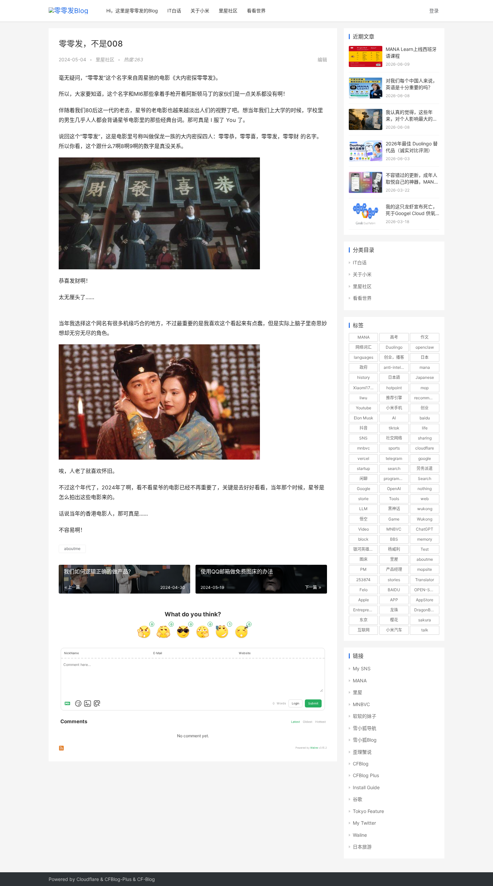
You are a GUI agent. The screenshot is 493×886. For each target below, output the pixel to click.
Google (363, 488)
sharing (425, 437)
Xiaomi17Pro (365, 387)
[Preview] (97, 703)
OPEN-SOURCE (426, 589)
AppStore (424, 599)
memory (424, 539)
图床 (364, 559)
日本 (425, 357)
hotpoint (394, 387)
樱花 (394, 619)
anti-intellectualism (396, 367)
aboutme (72, 548)
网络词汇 (363, 347)
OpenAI (394, 488)
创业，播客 (394, 357)
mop (425, 387)
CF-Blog (146, 879)
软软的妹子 (364, 716)
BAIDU (394, 589)
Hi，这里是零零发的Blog (132, 10)
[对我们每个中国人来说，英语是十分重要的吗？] (365, 80)
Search (424, 478)
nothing (425, 488)
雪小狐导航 (364, 728)
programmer (395, 478)
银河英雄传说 (365, 549)
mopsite (424, 569)
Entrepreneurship (365, 609)
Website (245, 653)
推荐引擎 (394, 397)
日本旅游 (362, 846)
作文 (425, 337)
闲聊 (364, 478)
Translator (424, 579)
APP (394, 599)
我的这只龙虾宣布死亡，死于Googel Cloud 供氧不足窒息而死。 (411, 213)
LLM (363, 508)
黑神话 (394, 508)
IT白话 (174, 10)
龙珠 (394, 609)
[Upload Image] (88, 703)
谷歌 (357, 799)
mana (425, 367)
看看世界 (256, 10)
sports (394, 448)
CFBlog (361, 763)
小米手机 (394, 407)
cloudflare (424, 448)
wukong (424, 508)
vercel (363, 458)
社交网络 (394, 437)
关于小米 (199, 10)
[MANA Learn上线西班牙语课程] (365, 49)
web (425, 498)
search (394, 468)
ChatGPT (424, 529)
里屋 (394, 559)
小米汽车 (394, 629)
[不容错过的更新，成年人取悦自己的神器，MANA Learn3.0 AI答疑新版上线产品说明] (365, 175)
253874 (363, 579)
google (424, 458)
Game (393, 519)
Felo (364, 589)
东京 (364, 619)
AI (394, 417)
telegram (394, 458)
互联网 (364, 629)
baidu (425, 417)
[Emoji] (78, 703)
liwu (363, 397)
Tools (394, 498)
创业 (425, 407)
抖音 (364, 427)
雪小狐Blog (365, 740)
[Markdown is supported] (69, 703)
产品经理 (394, 569)
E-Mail (157, 653)
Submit (313, 703)
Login (295, 703)
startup (363, 468)
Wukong (424, 519)
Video (363, 529)
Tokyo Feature (368, 811)
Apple (363, 599)
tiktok (394, 427)
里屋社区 (228, 10)
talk (424, 629)
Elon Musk (363, 417)
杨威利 (394, 549)
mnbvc (363, 448)
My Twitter (364, 823)
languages (363, 357)
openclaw (425, 347)
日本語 (394, 377)
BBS (394, 539)
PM (363, 569)
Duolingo (394, 347)
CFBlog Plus (366, 775)
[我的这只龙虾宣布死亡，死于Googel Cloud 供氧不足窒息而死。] (365, 206)
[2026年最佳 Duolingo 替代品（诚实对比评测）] (365, 143)
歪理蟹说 (362, 752)
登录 (434, 10)
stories (394, 579)
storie (363, 498)
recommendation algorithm (426, 397)
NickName (71, 653)
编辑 (322, 59)
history (363, 377)
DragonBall (424, 609)
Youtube (363, 407)
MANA (364, 337)
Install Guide (366, 787)
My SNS (362, 668)
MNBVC (393, 529)
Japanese (425, 377)
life (425, 427)
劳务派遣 (425, 468)
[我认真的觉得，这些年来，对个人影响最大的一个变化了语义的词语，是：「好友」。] (365, 112)
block (363, 539)
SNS (363, 437)
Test (425, 549)
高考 (394, 337)
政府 (364, 367)
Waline (314, 747)
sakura (424, 619)
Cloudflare (87, 879)
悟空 (364, 519)
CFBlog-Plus (118, 879)
